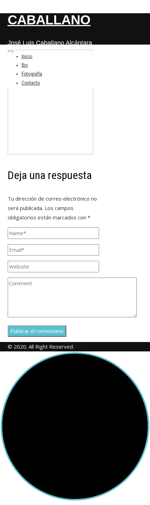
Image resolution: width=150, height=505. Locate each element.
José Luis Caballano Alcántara (50, 42)
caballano (49, 20)
